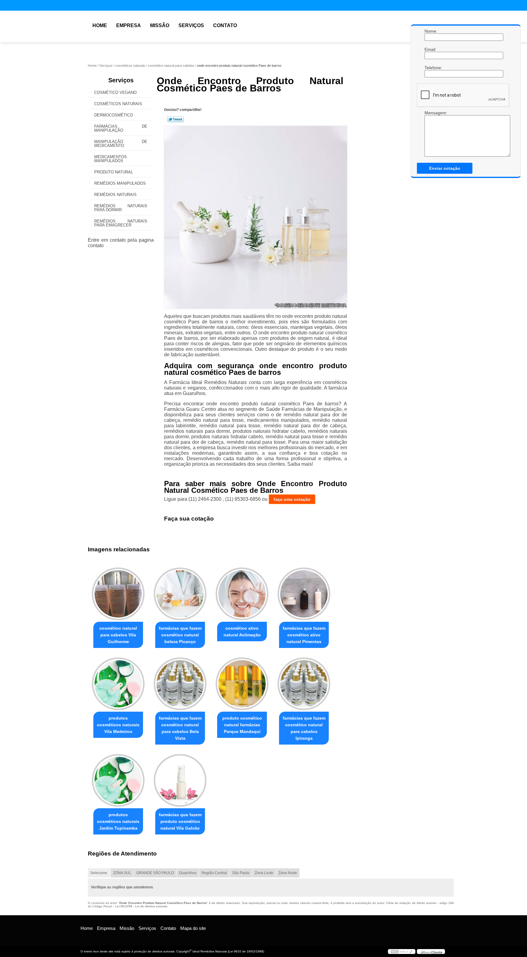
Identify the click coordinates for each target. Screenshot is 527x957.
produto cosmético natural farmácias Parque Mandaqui (242, 725)
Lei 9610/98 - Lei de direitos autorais (141, 906)
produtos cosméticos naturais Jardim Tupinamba (118, 821)
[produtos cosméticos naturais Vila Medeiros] (118, 683)
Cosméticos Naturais (118, 103)
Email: (431, 49)
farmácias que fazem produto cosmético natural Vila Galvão (180, 821)
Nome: (431, 31)
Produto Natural (113, 172)
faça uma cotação (292, 499)
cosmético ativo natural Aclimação (242, 631)
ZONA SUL (122, 873)
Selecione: (99, 873)
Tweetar (175, 119)
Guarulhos (187, 873)
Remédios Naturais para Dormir (120, 208)
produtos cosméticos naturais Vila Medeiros (118, 725)
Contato (225, 25)
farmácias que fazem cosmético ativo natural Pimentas (304, 635)
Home (99, 25)
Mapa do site (193, 928)
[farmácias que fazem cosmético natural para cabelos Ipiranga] (304, 683)
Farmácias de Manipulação (120, 128)
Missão (159, 25)
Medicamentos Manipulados (110, 159)
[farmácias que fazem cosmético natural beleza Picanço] (180, 593)
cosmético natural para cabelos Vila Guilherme (118, 635)
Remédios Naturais (115, 194)
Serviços (191, 25)
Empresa (128, 25)
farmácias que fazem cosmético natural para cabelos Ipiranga (304, 728)
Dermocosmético (113, 115)
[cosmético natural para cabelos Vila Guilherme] (118, 593)
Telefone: (431, 67)
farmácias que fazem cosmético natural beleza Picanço (180, 635)
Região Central (214, 873)
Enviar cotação (444, 168)
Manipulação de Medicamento (120, 143)
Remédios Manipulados (120, 183)
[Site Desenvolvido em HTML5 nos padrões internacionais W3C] (401, 951)
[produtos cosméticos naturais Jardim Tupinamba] (118, 780)
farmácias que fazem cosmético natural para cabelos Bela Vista (180, 728)
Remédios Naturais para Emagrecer (120, 223)
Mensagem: (431, 112)
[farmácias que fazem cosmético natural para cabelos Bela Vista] (180, 683)
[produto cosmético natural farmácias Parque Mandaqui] (242, 683)
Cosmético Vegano (115, 92)
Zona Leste (264, 873)
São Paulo (240, 873)
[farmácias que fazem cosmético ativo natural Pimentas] (304, 593)
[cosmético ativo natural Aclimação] (242, 593)
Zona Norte (287, 873)
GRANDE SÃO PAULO (155, 873)
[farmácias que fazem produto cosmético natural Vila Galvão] (180, 780)
